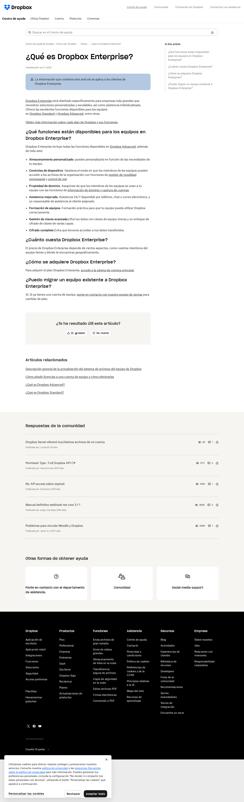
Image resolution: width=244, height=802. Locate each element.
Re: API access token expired (45, 484)
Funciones (32, 661)
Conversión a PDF (104, 700)
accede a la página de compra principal (107, 270)
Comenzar (93, 18)
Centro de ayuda (137, 7)
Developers (167, 671)
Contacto (132, 645)
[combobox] (122, 32)
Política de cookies (138, 661)
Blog (163, 639)
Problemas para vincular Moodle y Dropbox (54, 525)
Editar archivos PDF (105, 688)
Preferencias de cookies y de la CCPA (136, 671)
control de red (57, 179)
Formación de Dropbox (189, 7)
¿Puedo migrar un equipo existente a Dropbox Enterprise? (190, 86)
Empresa (64, 651)
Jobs (197, 645)
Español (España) (35, 749)
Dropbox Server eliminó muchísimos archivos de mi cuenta (65, 442)
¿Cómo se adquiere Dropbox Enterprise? (185, 75)
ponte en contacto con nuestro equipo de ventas (109, 294)
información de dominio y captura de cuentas (98, 190)
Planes (63, 687)
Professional (66, 645)
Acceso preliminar (36, 679)
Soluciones (32, 667)
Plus (61, 639)
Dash (62, 663)
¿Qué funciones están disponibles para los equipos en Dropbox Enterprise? (188, 55)
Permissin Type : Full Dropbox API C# (51, 463)
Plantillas (31, 691)
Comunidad (161, 7)
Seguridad (32, 673)
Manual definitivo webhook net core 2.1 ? (53, 505)
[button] (30, 32)
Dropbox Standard (42, 113)
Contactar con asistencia (225, 7)
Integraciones (34, 655)
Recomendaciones (172, 687)
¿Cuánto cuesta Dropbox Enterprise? (190, 66)
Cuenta (59, 18)
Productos (75, 18)
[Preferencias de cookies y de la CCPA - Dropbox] (57, 776)
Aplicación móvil (36, 649)
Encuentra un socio (172, 712)
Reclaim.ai (65, 681)
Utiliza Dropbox (39, 18)
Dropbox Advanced (70, 113)
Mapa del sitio (135, 690)
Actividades (168, 645)
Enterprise (65, 657)
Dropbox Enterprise (39, 101)
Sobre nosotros (203, 639)
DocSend (65, 669)
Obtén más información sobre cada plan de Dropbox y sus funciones (72, 122)
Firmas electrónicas (105, 694)
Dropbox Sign (67, 675)
